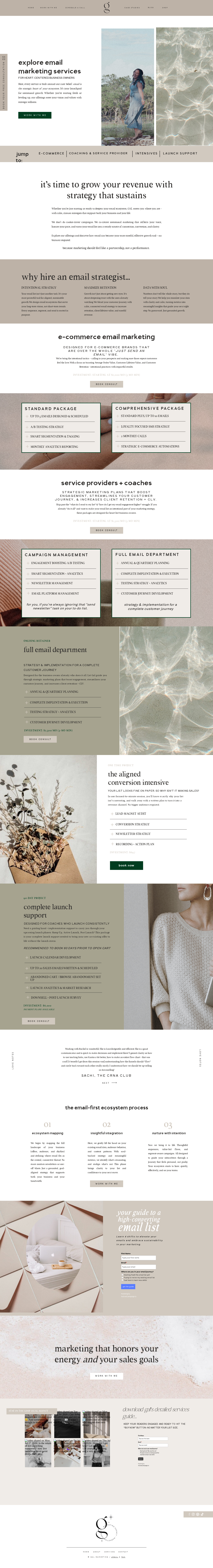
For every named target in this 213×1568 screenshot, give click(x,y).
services (109, 1552)
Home (86, 1552)
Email (124, 1263)
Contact (123, 1552)
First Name (125, 1253)
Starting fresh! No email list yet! (137, 1275)
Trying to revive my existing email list (139, 1277)
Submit (141, 1459)
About (97, 1552)
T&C (123, 1557)
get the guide (128, 1287)
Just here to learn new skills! (135, 1280)
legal (114, 1557)
